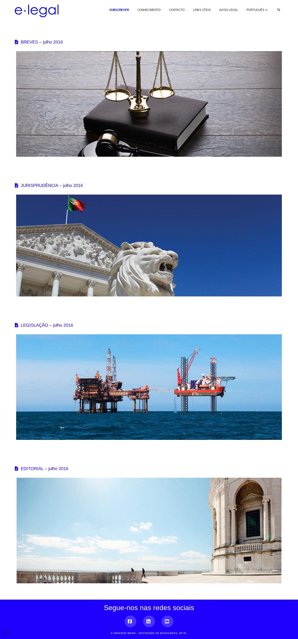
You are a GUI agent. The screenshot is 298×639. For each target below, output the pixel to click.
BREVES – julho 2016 (42, 42)
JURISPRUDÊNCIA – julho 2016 (52, 185)
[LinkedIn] (149, 621)
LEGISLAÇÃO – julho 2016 (47, 325)
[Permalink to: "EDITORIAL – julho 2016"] (149, 530)
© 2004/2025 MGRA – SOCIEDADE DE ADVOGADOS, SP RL (149, 633)
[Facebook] (130, 621)
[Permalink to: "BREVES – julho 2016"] (149, 104)
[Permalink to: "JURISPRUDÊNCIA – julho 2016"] (149, 245)
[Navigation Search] (276, 6)
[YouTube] (167, 621)
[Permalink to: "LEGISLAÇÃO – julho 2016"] (149, 387)
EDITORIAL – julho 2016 (44, 468)
